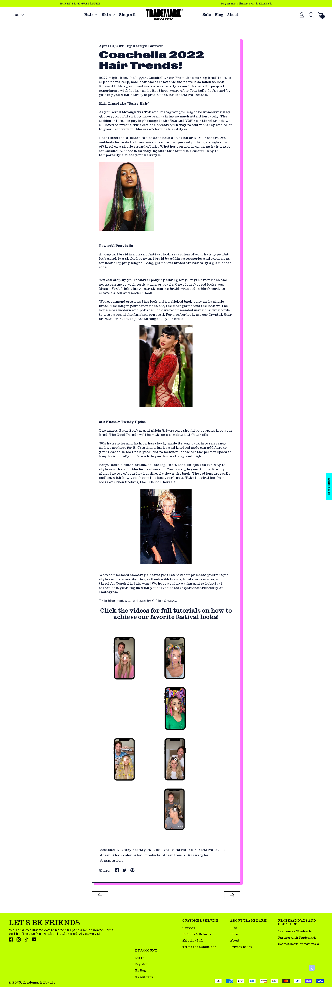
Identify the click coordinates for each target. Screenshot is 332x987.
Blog (219, 15)
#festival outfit (212, 850)
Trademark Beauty (39, 982)
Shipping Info (192, 940)
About (232, 15)
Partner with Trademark (297, 937)
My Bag (140, 970)
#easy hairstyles (136, 850)
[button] (312, 968)
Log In (139, 957)
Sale (207, 15)
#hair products (147, 855)
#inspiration (111, 860)
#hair (105, 855)
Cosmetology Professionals (298, 944)
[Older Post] (100, 895)
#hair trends (174, 855)
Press (234, 934)
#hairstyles (198, 855)
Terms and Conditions (199, 946)
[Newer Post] (232, 895)
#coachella (109, 850)
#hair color (122, 855)
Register (141, 964)
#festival (161, 850)
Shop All (127, 15)
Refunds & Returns (196, 934)
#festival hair (184, 850)
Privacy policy (241, 946)
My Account (143, 976)
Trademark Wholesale (294, 931)
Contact (188, 927)
